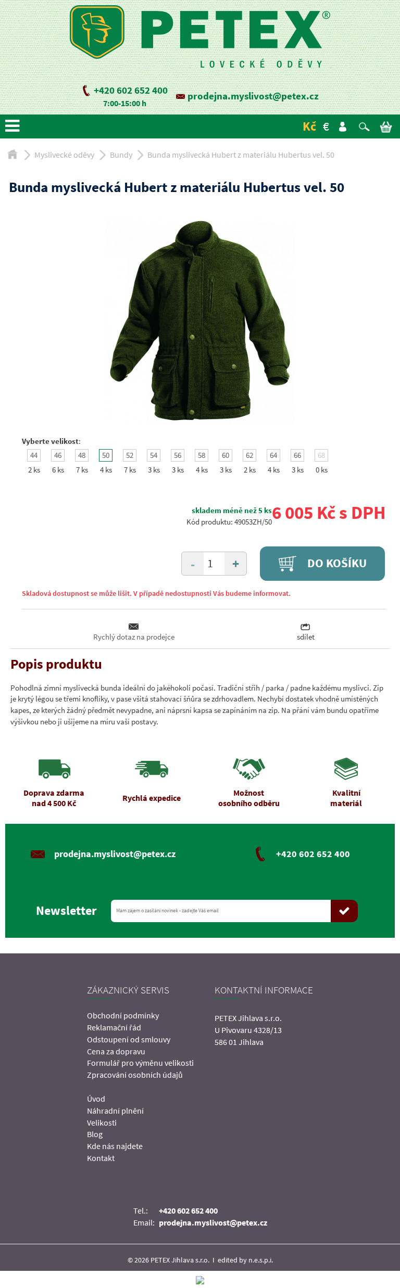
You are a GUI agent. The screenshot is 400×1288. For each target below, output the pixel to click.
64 (273, 455)
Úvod (96, 1098)
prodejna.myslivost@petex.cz (253, 96)
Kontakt (101, 1158)
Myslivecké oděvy (64, 154)
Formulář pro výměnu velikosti (140, 1062)
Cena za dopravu (116, 1051)
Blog (95, 1134)
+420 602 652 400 (131, 90)
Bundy (121, 154)
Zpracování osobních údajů (135, 1074)
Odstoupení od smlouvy (128, 1039)
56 (177, 455)
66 (297, 455)
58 (201, 455)
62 (249, 455)
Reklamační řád (114, 1027)
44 (34, 455)
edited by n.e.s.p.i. (245, 1260)
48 (81, 455)
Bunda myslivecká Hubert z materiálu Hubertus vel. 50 (240, 154)
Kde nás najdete (115, 1146)
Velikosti (102, 1122)
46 (57, 455)
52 (129, 455)
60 (225, 455)
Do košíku (336, 563)
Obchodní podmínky (123, 1015)
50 (105, 455)
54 (153, 455)
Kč (309, 126)
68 (321, 455)
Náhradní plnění (115, 1110)
